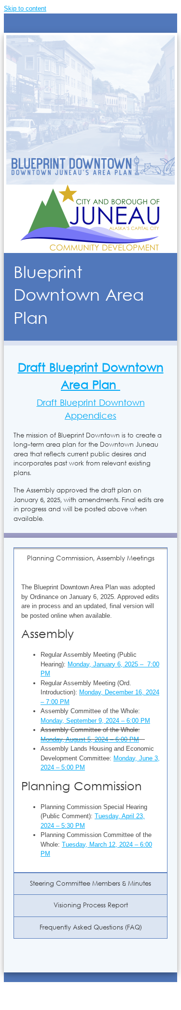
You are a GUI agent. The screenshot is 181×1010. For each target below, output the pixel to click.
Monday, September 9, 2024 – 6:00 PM (95, 720)
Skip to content (25, 8)
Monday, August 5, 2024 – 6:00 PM (90, 739)
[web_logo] (90, 189)
